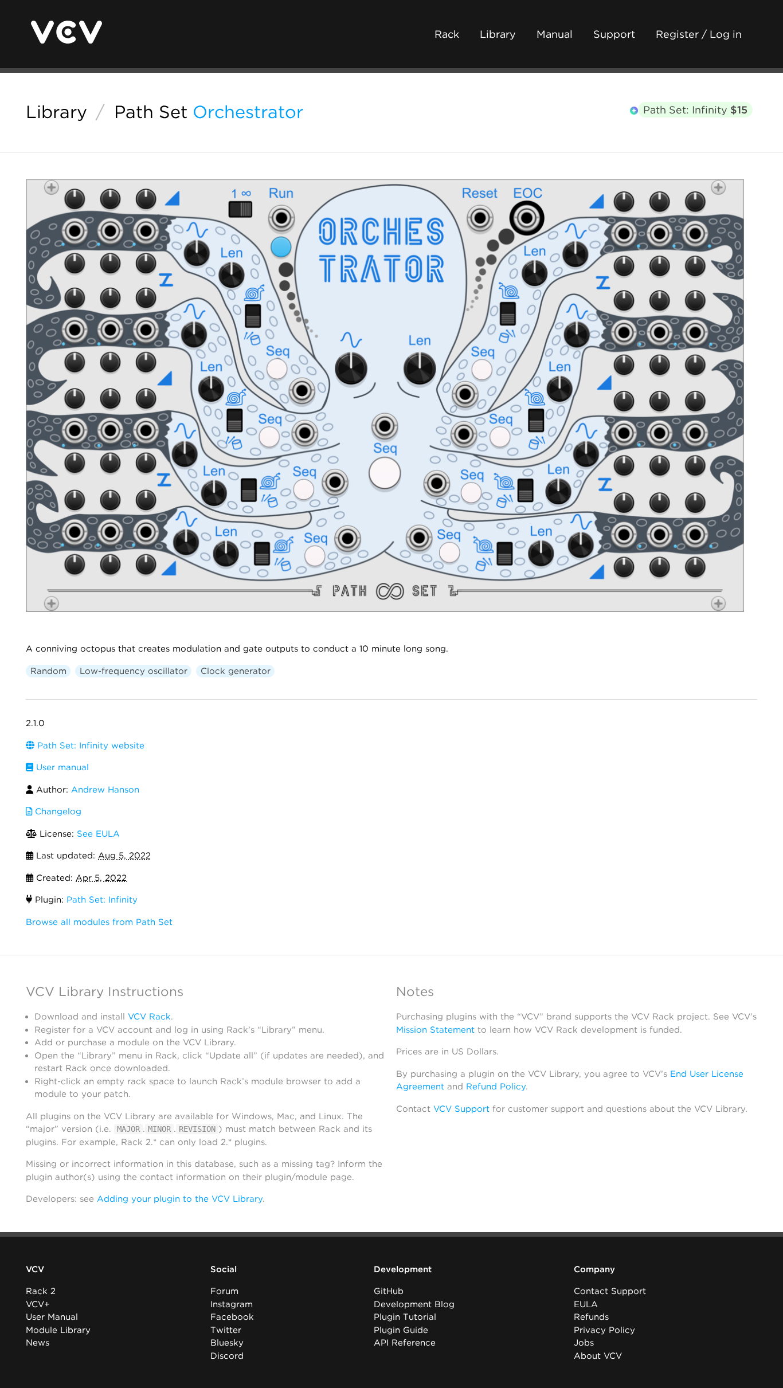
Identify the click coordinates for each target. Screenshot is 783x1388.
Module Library (58, 1330)
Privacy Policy (604, 1330)
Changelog (56, 811)
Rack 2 (41, 1291)
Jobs (584, 1343)
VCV (35, 1269)
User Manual (52, 1317)
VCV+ (37, 1304)
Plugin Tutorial (405, 1317)
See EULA (98, 834)
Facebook (232, 1317)
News (37, 1343)
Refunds (591, 1317)
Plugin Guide (401, 1330)
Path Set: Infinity (695, 110)
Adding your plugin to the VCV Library (180, 1199)
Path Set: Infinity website (89, 745)
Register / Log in (699, 34)
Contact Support (610, 1291)
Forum (224, 1291)
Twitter (225, 1330)
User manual (61, 767)
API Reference (405, 1343)
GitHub (389, 1291)
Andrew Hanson (105, 790)
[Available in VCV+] (634, 111)
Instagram (231, 1304)
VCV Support (461, 1109)
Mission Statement (435, 1030)
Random (48, 671)
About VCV (598, 1356)
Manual (555, 34)
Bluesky (227, 1343)
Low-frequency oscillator (133, 671)
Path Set (150, 111)
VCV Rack (149, 1016)
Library (498, 34)
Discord (227, 1356)
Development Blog (414, 1304)
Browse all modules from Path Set (99, 922)
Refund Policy (496, 1086)
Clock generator (236, 671)
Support (614, 34)
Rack (446, 34)
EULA (586, 1304)
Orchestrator (248, 111)
